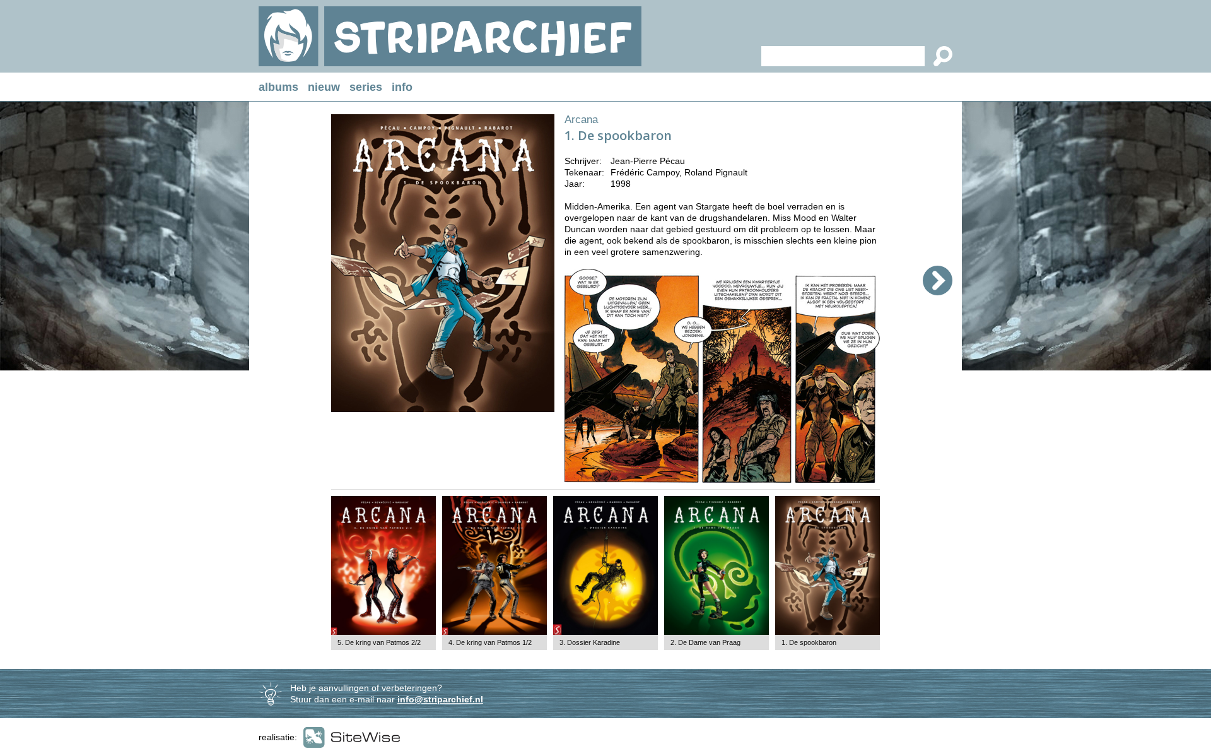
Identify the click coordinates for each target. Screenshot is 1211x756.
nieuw (324, 87)
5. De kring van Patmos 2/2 (379, 642)
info (402, 87)
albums (278, 87)
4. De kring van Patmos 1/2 (490, 642)
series (365, 87)
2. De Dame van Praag (705, 642)
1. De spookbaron (808, 642)
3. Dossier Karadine (589, 642)
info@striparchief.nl (440, 699)
